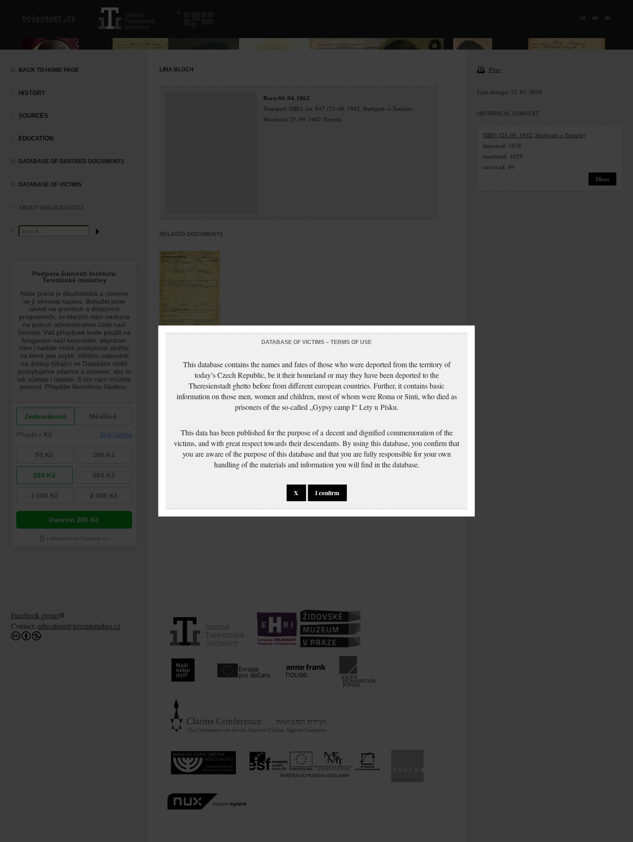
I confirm (327, 493)
